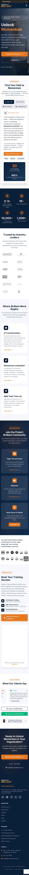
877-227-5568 (7, 855)
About (3, 815)
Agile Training (5, 841)
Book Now (14, 524)
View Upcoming (13, 497)
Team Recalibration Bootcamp (10, 835)
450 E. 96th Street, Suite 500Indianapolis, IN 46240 (11, 851)
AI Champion (8, 106)
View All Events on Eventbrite (12, 618)
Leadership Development (8, 838)
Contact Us (14, 60)
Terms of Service (19, 869)
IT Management (22, 106)
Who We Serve (5, 807)
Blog (2, 818)
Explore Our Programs (13, 54)
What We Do (5, 810)
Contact (3, 821)
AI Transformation (6, 830)
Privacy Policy (9, 869)
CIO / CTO (10, 102)
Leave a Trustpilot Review (15, 714)
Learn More (7, 350)
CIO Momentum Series (8, 833)
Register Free (14, 470)
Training (3, 812)
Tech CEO (21, 102)
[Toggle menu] (26, 5)
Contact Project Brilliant (13, 757)
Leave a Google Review (15, 709)
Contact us (15, 664)
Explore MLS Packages (12, 154)
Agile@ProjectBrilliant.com (11, 858)
